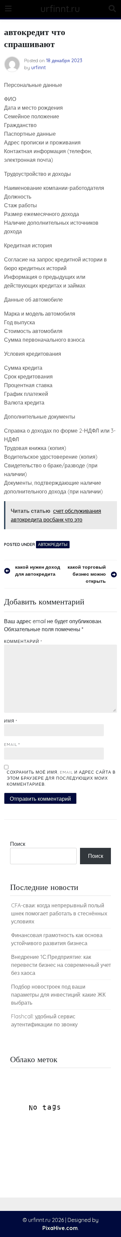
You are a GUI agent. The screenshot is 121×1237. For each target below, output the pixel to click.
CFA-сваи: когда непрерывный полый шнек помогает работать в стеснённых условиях (59, 913)
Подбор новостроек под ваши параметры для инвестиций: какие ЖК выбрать (58, 994)
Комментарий (23, 641)
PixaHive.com (60, 1228)
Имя (10, 720)
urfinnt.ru (60, 8)
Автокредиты (53, 544)
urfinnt (38, 68)
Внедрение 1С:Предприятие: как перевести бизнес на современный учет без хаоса (61, 964)
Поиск (17, 843)
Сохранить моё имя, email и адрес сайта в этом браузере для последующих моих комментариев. (61, 778)
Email (12, 744)
